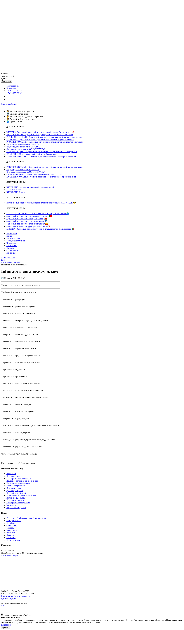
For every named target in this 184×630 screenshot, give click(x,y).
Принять (5, 627)
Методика (11, 505)
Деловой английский (16, 493)
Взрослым (11, 473)
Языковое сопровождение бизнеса (22, 481)
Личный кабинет (9, 104)
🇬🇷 (26, 221)
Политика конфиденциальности (16, 596)
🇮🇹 (40, 229)
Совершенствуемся (15, 500)
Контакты (10, 537)
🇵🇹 (29, 216)
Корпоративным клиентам (18, 478)
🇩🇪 (26, 218)
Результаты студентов (16, 507)
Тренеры (10, 528)
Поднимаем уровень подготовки (21, 495)
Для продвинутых (14, 490)
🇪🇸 (27, 224)
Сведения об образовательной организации (26, 518)
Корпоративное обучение (18, 503)
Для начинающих (14, 488)
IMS (2, 606)
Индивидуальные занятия (18, 483)
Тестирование (12, 86)
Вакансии (10, 533)
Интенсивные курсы (15, 498)
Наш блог (10, 523)
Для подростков (13, 476)
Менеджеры (12, 530)
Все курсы (6, 81)
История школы (13, 520)
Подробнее (6, 625)
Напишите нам (13, 540)
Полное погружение (15, 486)
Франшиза (11, 535)
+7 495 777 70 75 (14, 91)
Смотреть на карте (9, 555)
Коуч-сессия (12, 88)
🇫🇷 (28, 226)
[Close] (2, 613)
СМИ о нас (11, 525)
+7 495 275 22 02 (14, 93)
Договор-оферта (8, 598)
